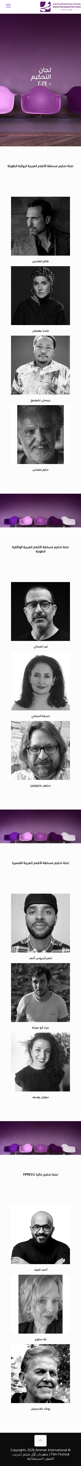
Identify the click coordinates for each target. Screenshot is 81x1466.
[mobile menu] (8, 7)
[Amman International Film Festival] (60, 6)
